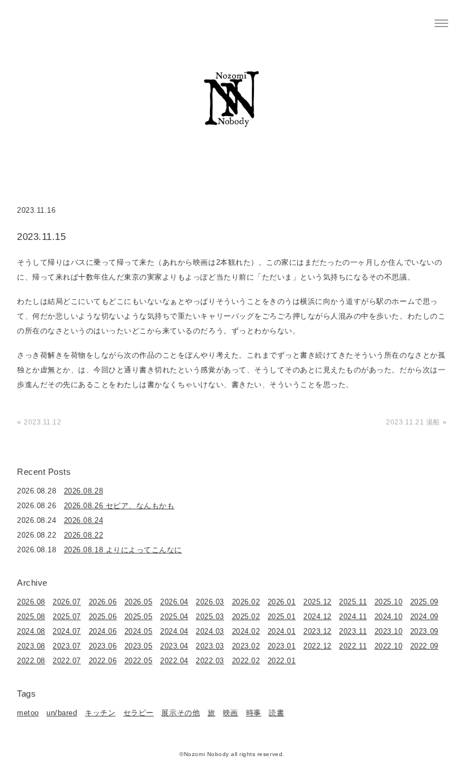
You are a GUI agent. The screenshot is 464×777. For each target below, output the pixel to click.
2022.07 (67, 660)
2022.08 (31, 660)
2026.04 (174, 602)
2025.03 (210, 616)
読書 (276, 713)
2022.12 (317, 646)
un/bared (61, 713)
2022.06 (103, 660)
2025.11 (353, 602)
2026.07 (67, 602)
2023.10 (389, 631)
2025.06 (103, 616)
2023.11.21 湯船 (413, 422)
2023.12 (317, 631)
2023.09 (424, 631)
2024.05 (138, 631)
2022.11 (353, 646)
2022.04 (174, 660)
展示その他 (180, 713)
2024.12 (317, 616)
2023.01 (282, 646)
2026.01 (282, 602)
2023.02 (246, 646)
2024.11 (353, 616)
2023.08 (31, 646)
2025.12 (317, 602)
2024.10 (389, 616)
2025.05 (138, 616)
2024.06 (103, 631)
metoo (28, 713)
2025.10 (389, 602)
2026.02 (246, 602)
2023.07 (67, 646)
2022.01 (282, 660)
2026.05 (138, 602)
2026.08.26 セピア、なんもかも (119, 505)
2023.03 (210, 646)
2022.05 (138, 660)
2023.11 (353, 631)
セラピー (138, 713)
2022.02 (246, 660)
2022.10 (389, 646)
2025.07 (67, 616)
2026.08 (31, 602)
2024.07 (67, 631)
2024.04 (174, 631)
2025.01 (282, 616)
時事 (253, 713)
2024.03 (210, 631)
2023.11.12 (42, 422)
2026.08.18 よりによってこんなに (123, 550)
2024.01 (282, 631)
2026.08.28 (83, 491)
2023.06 (103, 646)
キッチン (100, 713)
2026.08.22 (83, 535)
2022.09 (424, 646)
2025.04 (174, 616)
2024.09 (424, 616)
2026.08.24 (83, 520)
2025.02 (246, 616)
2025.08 (31, 616)
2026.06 (103, 602)
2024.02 (246, 631)
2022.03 (210, 660)
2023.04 (174, 646)
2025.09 (424, 602)
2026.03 (210, 602)
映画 (230, 713)
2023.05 (138, 646)
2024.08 (31, 631)
